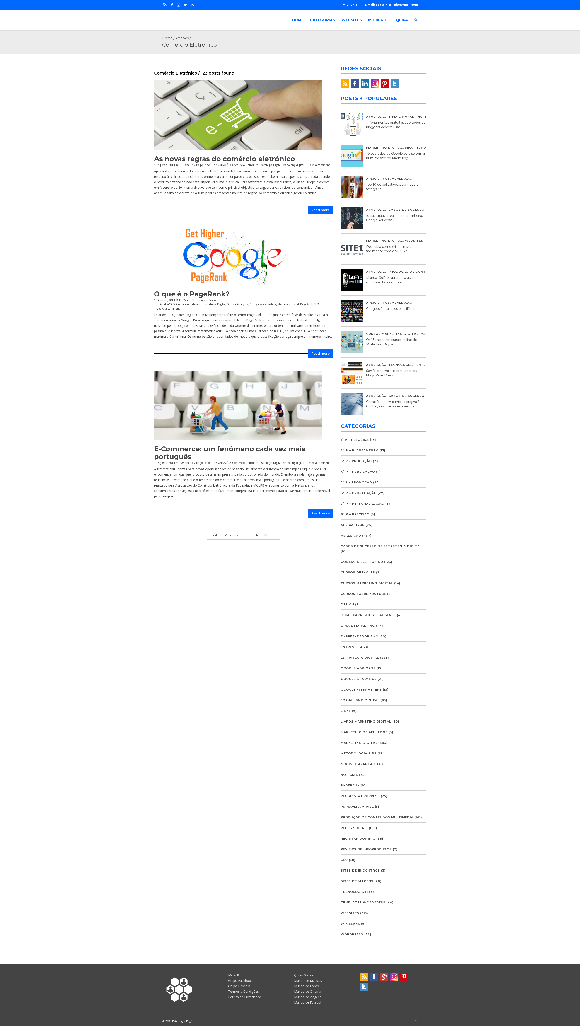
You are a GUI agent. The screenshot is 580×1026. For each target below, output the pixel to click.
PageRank (306, 304)
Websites (414, 240)
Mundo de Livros (306, 986)
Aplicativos (378, 178)
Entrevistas (353, 647)
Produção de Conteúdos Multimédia (425, 271)
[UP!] (416, 1021)
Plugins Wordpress (360, 796)
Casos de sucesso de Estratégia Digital (381, 546)
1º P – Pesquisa (355, 439)
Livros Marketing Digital (366, 721)
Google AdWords (358, 668)
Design (347, 604)
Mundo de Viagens (307, 997)
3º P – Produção (356, 461)
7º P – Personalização (362, 503)
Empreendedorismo (359, 636)
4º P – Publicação (358, 471)
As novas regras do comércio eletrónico (224, 159)
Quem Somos (304, 975)
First (213, 535)
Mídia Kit (234, 975)
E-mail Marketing (406, 116)
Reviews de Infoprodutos (366, 849)
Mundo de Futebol (307, 1002)
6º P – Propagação (359, 493)
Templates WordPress (363, 902)
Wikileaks (350, 923)
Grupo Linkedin (239, 986)
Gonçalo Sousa (207, 300)
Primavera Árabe (357, 806)
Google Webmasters (263, 304)
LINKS (346, 711)
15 (265, 535)
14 (256, 535)
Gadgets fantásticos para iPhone (392, 309)
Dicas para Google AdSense (368, 615)
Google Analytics (237, 304)
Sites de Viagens (357, 881)
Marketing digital (293, 165)
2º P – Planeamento (360, 450)
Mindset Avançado (359, 764)
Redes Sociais (354, 828)
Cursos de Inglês (358, 572)
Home (167, 38)
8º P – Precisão (355, 514)
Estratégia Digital (270, 165)
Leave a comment (318, 165)
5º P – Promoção (356, 482)
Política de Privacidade (244, 997)
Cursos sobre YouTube (363, 593)
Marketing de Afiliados (364, 732)
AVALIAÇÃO (223, 165)
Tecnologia (425, 147)
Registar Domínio (358, 838)
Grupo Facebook (240, 980)
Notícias (349, 774)
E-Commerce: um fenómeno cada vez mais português (229, 453)
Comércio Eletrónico (245, 165)
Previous (231, 535)
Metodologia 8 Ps (359, 753)
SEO (316, 304)
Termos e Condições (243, 991)
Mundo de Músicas (308, 980)
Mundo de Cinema (307, 991)
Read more (320, 210)
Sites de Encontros (360, 870)
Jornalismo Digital (360, 700)
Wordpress (352, 934)
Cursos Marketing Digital (392, 333)
